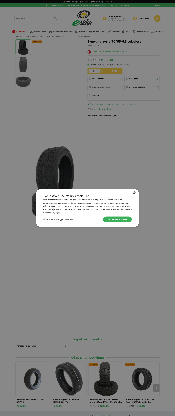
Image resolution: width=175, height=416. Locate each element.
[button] (58, 219)
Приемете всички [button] (117, 219)
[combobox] (134, 192)
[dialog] (87, 208)
